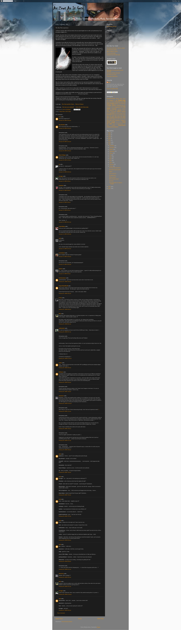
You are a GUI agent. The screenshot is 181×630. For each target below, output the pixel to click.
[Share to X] (77, 109)
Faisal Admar (62, 226)
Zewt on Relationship (118, 124)
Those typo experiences (112, 76)
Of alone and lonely (111, 53)
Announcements (111, 98)
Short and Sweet (121, 116)
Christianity (117, 102)
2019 (109, 136)
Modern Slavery (121, 111)
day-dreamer (62, 124)
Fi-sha (60, 297)
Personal (109, 114)
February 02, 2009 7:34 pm (65, 391)
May (110, 158)
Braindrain (109, 102)
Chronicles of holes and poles (113, 73)
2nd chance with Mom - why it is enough (116, 48)
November (111, 147)
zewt (60, 454)
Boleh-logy (121, 100)
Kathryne (61, 372)
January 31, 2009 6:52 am (65, 210)
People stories (122, 113)
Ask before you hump (111, 74)
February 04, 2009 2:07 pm (65, 586)
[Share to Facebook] (78, 109)
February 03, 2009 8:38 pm (65, 561)
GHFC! (110, 171)
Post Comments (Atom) (67, 621)
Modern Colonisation (111, 111)
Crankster (61, 185)
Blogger (98, 627)
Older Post (100, 618)
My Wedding (117, 113)
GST (124, 105)
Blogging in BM (113, 100)
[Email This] (74, 109)
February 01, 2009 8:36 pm (65, 309)
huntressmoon (62, 277)
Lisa (60, 116)
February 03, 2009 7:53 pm (65, 495)
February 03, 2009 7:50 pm (65, 472)
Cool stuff (123, 102)
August (111, 153)
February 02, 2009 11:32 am (65, 358)
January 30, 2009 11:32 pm (65, 141)
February (111, 164)
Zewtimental (110, 126)
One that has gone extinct (115, 169)
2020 (109, 134)
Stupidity (112, 117)
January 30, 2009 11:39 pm (65, 160)
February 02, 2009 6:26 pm (65, 382)
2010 (109, 142)
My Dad (108, 113)
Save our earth (110, 116)
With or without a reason (112, 51)
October (111, 149)
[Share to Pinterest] (79, 109)
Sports (108, 117)
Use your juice (111, 120)
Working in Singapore (120, 120)
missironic (61, 395)
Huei (60, 313)
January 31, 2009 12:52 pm (65, 264)
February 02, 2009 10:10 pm (65, 403)
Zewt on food (119, 122)
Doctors (116, 103)
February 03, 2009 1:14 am (65, 411)
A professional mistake (112, 49)
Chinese (112, 102)
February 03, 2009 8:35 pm (65, 540)
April (110, 160)
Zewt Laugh (68, 111)
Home (80, 618)
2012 (109, 138)
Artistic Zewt (119, 98)
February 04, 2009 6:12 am (65, 569)
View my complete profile (112, 88)
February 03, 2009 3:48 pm (65, 449)
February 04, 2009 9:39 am (65, 577)
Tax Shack (123, 117)
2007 (109, 188)
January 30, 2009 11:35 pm (65, 150)
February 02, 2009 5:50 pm (65, 367)
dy (59, 164)
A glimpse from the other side (113, 54)
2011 (109, 140)
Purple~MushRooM (63, 285)
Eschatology (123, 103)
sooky (60, 362)
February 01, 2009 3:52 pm (65, 293)
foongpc (61, 176)
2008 (109, 186)
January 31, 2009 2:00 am (65, 181)
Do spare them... (113, 175)
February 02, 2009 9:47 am (65, 331)
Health (108, 107)
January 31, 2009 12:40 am (65, 171)
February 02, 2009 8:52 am (65, 324)
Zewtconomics (121, 125)
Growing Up (120, 105)
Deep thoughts (110, 103)
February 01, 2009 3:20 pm (65, 281)
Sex (116, 116)
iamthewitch (62, 328)
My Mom (112, 113)
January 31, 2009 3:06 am (65, 190)
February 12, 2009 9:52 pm (65, 610)
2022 (109, 132)
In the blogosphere (116, 107)
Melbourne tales (113, 110)
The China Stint (118, 118)
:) (98, 409)
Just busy (111, 180)
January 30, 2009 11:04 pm (65, 128)
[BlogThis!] (75, 109)
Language (114, 108)
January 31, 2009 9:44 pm (65, 273)
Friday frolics (62, 111)
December (111, 145)
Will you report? (112, 177)
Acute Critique (62, 155)
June (110, 156)
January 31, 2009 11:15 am (65, 248)
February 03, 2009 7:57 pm (65, 516)
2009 (109, 144)
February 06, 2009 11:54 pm (65, 594)
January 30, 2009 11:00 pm (65, 120)
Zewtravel (115, 126)
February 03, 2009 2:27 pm (65, 440)
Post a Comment (61, 613)
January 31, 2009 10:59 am (65, 234)
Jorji (60, 238)
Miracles (124, 110)
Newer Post (59, 618)
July (110, 155)
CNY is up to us (112, 173)
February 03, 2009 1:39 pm (65, 428)
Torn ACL (123, 118)
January (111, 166)
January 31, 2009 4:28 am (65, 202)
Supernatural (117, 117)
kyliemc (60, 268)
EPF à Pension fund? (114, 178)
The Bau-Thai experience (115, 167)
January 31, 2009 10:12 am (65, 222)
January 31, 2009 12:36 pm (65, 256)
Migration (120, 110)
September (112, 151)
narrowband (62, 252)
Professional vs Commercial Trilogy (118, 114)
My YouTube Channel (111, 26)
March (111, 162)
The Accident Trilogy (111, 118)
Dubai (119, 103)
